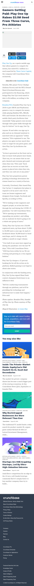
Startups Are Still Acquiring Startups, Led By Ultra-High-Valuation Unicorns (16, 464)
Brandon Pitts (7, 105)
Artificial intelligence (8, 360)
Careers (5, 531)
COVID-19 (10, 7)
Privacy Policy (6, 510)
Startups (16, 7)
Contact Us (6, 539)
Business (4, 7)
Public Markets (6, 362)
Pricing (5, 558)
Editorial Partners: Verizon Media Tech (13, 501)
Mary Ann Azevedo (7, 28)
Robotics (14, 362)
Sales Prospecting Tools (9, 579)
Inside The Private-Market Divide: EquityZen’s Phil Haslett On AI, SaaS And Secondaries (16, 368)
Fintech (24, 456)
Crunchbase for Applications (10, 552)
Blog (4, 536)
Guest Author (6, 421)
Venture (22, 7)
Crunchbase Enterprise (9, 549)
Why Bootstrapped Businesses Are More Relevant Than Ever (13, 415)
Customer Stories (7, 555)
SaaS (19, 362)
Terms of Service (7, 512)
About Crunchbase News (9, 504)
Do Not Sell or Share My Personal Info (13, 518)
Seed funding (26, 458)
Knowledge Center (8, 568)
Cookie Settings (7, 515)
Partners (5, 534)
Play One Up (7, 63)
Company (5, 528)
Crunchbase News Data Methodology (13, 507)
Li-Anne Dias (22, 309)
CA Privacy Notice (8, 521)
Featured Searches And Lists (10, 565)
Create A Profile (7, 571)
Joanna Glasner (7, 470)
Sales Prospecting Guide (9, 576)
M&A (23, 360)
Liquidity (18, 360)
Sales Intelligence (7, 574)
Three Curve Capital (23, 71)
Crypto (18, 456)
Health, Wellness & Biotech (10, 458)
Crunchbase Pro (7, 547)
